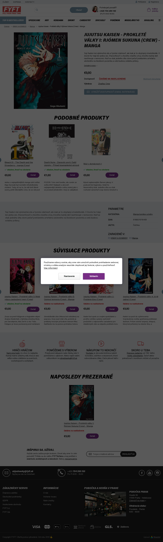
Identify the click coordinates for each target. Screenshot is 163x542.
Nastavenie (69, 276)
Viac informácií (50, 268)
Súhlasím (94, 276)
